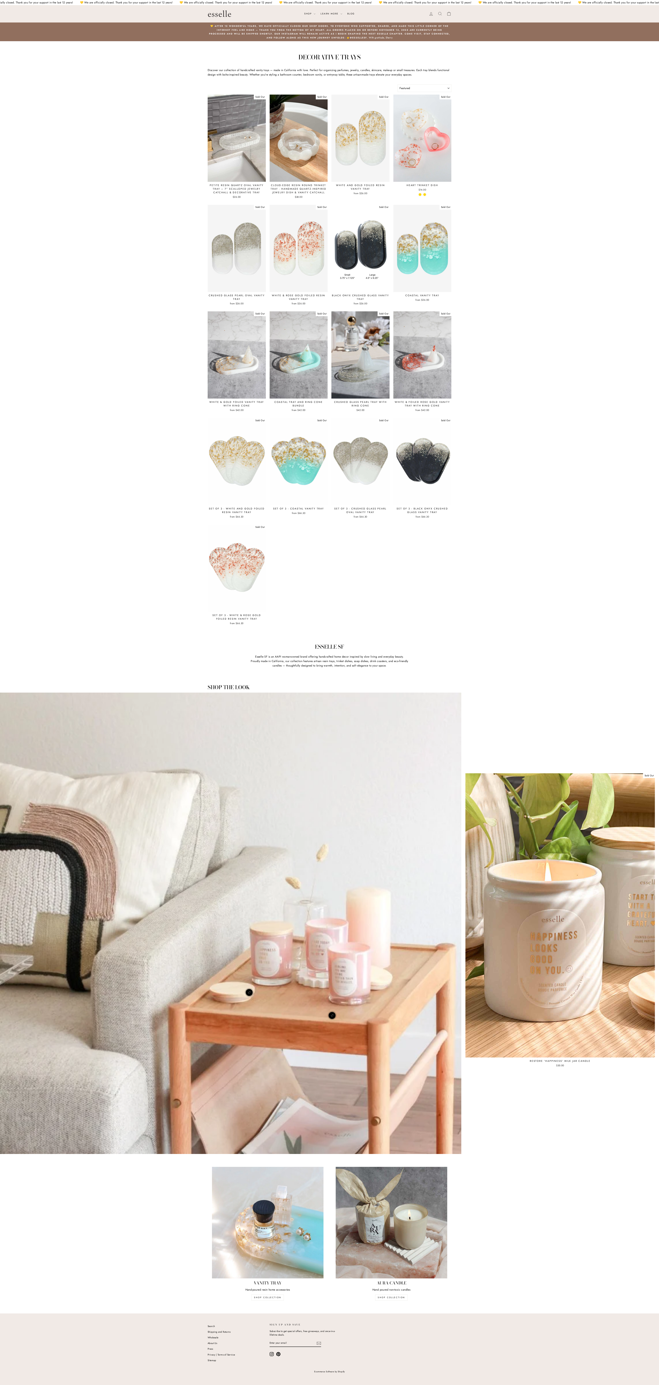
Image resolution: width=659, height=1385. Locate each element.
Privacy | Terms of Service (221, 1354)
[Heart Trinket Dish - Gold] (420, 194)
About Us (212, 1343)
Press (210, 1348)
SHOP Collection (267, 1297)
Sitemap (212, 1360)
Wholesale (213, 1337)
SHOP (308, 13)
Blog (351, 13)
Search (211, 1326)
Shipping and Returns (219, 1332)
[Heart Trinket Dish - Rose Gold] (424, 194)
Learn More (330, 13)
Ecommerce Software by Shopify (329, 1371)
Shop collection (391, 1297)
